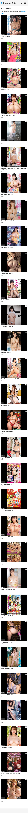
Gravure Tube (10, 3)
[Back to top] (25, 809)
